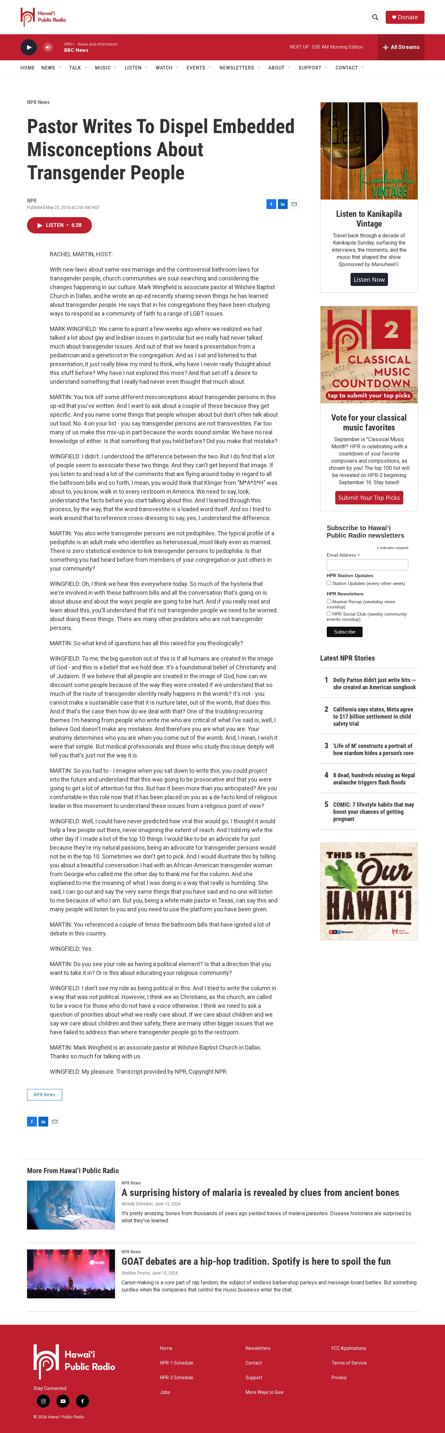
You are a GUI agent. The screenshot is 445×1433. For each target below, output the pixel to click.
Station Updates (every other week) (368, 583)
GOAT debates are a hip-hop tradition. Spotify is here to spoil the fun (256, 1261)
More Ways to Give (264, 1392)
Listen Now (369, 279)
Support (254, 1377)
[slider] (59, 47)
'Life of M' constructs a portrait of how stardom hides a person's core (373, 749)
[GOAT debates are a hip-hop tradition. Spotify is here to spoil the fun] (71, 1273)
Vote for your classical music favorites (369, 422)
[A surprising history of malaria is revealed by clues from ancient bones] (71, 1205)
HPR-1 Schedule (176, 1363)
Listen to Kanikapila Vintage (369, 219)
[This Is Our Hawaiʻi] (369, 891)
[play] (28, 47)
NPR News (38, 102)
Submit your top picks (369, 497)
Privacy (339, 1377)
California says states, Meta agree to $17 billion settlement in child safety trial (373, 716)
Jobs (165, 1392)
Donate (408, 17)
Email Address (343, 555)
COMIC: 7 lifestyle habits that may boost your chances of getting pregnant (373, 811)
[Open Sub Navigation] (60, 67)
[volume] (48, 47)
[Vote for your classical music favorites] (369, 354)
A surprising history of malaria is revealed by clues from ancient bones (260, 1192)
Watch (164, 67)
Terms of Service (349, 1363)
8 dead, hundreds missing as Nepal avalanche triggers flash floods (374, 779)
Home (28, 67)
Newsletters (258, 1348)
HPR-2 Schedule (176, 1377)
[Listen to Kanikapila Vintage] (369, 151)
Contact (254, 1363)
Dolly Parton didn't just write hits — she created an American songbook (374, 684)
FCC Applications (349, 1348)
